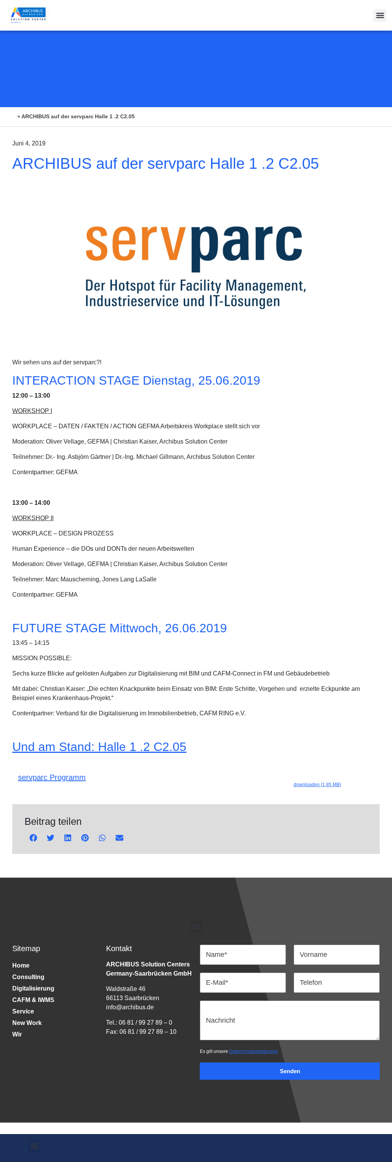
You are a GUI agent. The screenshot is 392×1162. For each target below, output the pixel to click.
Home (20, 965)
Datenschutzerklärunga (253, 1051)
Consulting (28, 977)
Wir (17, 1034)
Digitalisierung (33, 988)
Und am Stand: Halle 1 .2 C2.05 (99, 747)
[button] (380, 15)
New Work (27, 1023)
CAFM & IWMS (33, 1000)
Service (23, 1011)
